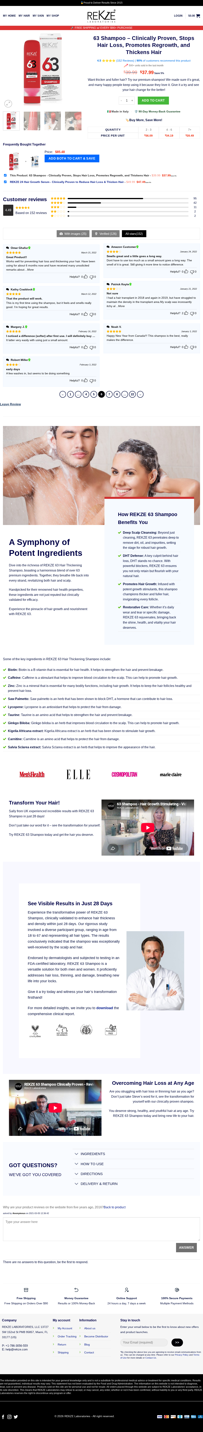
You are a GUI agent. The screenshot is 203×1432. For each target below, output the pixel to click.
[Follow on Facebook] (3, 1417)
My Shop (53, 15)
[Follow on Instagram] (9, 1417)
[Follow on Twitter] (16, 1417)
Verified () (108, 233)
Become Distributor (96, 1336)
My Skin (38, 15)
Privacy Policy (182, 1355)
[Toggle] (76, 1154)
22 (132, 394)
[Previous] (9, 69)
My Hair (24, 15)
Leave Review (10, 404)
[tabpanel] (49, 548)
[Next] (75, 69)
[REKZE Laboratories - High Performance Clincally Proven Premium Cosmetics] (101, 16)
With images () (75, 233)
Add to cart (153, 100)
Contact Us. (151, 1358)
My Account (65, 1328)
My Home (9, 15)
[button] (178, 15)
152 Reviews (125, 60)
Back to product (114, 1207)
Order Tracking (67, 1336)
